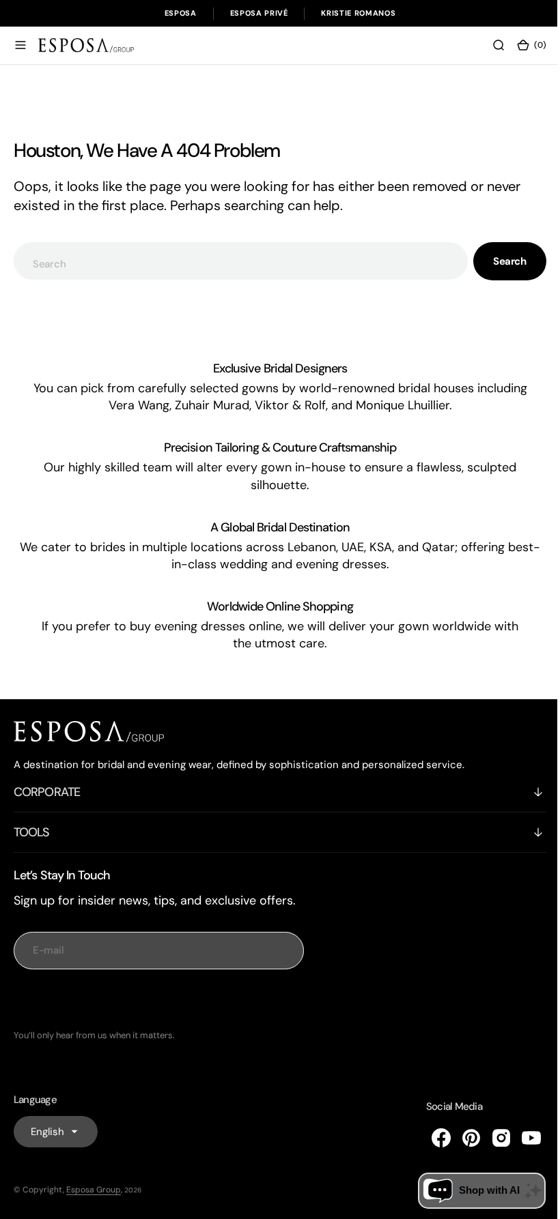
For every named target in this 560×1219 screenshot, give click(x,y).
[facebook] (431, 1138)
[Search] (488, 45)
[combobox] (236, 261)
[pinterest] (461, 1138)
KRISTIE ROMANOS (358, 13)
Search (499, 261)
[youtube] (521, 1138)
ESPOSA (181, 13)
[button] (20, 45)
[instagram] (491, 1138)
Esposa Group (93, 1189)
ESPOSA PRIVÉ (259, 13)
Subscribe (159, 999)
